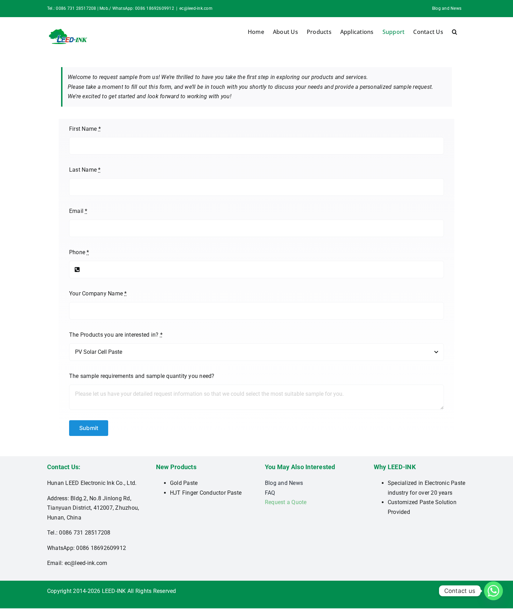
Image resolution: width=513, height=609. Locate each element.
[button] (454, 31)
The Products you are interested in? (116, 334)
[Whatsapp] (493, 590)
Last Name (85, 169)
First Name (85, 129)
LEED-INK (114, 591)
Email (78, 211)
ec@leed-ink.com (196, 8)
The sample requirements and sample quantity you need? (142, 376)
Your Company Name (98, 293)
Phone (79, 252)
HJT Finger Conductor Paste (205, 492)
